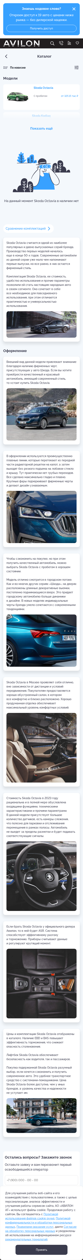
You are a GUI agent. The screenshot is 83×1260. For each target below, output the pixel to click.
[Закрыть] (74, 9)
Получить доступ (41, 28)
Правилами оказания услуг (35, 1226)
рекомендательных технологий (26, 1239)
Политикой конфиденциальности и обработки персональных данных (38, 1222)
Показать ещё (41, 128)
